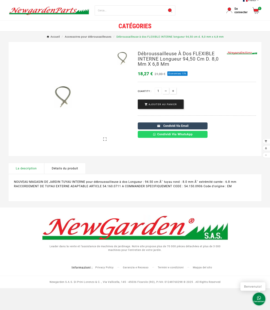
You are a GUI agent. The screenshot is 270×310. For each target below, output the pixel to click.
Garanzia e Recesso (136, 267)
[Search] (170, 10)
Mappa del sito (202, 267)
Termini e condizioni (171, 267)
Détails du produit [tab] (65, 168)
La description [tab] (26, 168)
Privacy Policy (104, 267)
